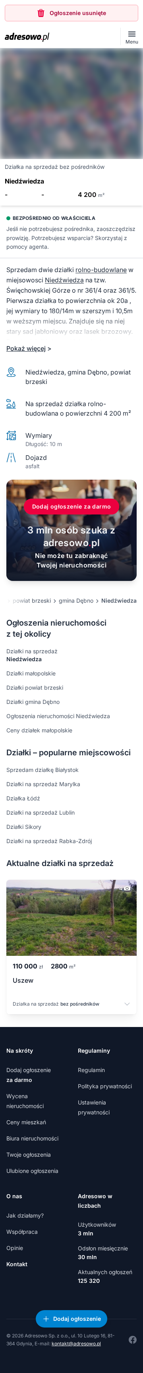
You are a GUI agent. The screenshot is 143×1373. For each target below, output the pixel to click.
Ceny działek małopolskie (39, 730)
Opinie (14, 1247)
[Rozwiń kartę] (127, 1005)
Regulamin (91, 1070)
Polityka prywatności (105, 1086)
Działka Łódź (23, 798)
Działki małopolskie (31, 673)
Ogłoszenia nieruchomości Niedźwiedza (58, 716)
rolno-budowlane (101, 270)
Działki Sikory (23, 826)
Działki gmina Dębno (33, 701)
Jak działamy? (25, 1215)
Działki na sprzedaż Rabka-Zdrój (49, 841)
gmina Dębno (76, 600)
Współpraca (22, 1231)
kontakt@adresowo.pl (76, 1344)
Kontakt (16, 1264)
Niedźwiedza (64, 280)
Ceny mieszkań (26, 1122)
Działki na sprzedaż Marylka (43, 784)
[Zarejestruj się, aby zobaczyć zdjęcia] (71, 103)
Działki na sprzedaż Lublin (40, 812)
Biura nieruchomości (32, 1138)
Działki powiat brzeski (34, 687)
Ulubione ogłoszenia (32, 1170)
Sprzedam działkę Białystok (42, 769)
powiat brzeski (32, 600)
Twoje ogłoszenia (28, 1154)
